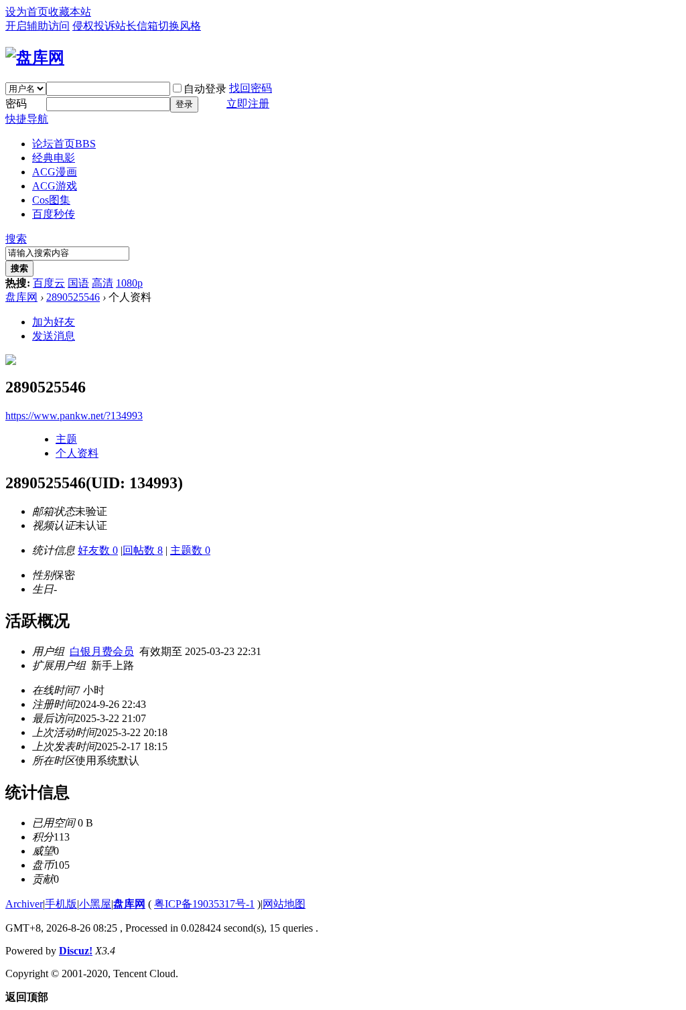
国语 (78, 283)
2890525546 (73, 297)
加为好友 (53, 322)
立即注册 (247, 103)
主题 (66, 439)
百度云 (49, 283)
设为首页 (26, 11)
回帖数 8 (143, 550)
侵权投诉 (93, 25)
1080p (129, 283)
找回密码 (250, 88)
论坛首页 (64, 143)
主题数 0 (190, 550)
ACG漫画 (54, 171)
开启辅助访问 (37, 25)
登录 (184, 104)
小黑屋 (95, 904)
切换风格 (179, 25)
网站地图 (284, 904)
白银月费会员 (102, 651)
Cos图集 (51, 200)
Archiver (24, 904)
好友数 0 (98, 550)
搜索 (16, 238)
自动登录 (205, 88)
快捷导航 (26, 119)
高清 (102, 283)
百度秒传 (53, 214)
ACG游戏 (54, 186)
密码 (16, 103)
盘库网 (21, 297)
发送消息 (53, 336)
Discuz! (75, 950)
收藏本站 (69, 11)
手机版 (61, 904)
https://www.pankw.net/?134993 (74, 415)
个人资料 (77, 453)
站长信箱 (136, 25)
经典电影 (53, 157)
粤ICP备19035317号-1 (204, 904)
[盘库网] (34, 57)
